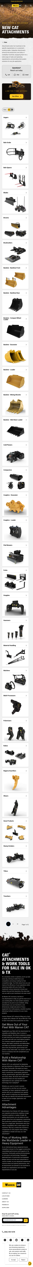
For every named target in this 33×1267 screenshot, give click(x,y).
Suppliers (5, 1207)
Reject (23, 1260)
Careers (5, 1198)
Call (9, 74)
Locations (6, 1196)
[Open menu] (2, 6)
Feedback (5, 1204)
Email (26, 74)
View (4, 109)
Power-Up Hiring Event (17, 1)
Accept (13, 1260)
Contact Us (6, 1193)
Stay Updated (26, 1220)
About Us (5, 1201)
